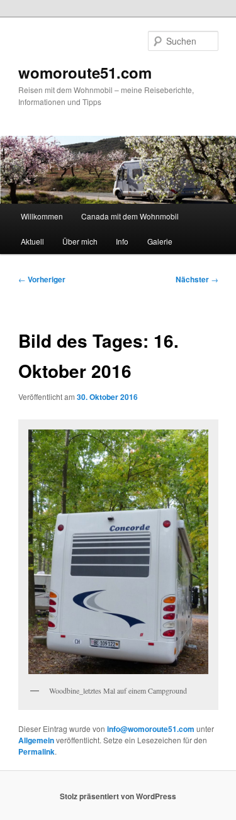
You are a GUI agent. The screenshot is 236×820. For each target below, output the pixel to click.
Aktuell (32, 241)
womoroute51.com (85, 72)
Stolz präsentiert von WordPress (118, 796)
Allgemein (36, 740)
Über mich (80, 241)
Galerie (159, 241)
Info (122, 241)
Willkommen (42, 216)
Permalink (36, 751)
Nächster (197, 279)
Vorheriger (41, 279)
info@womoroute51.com (150, 728)
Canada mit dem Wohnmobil (130, 216)
